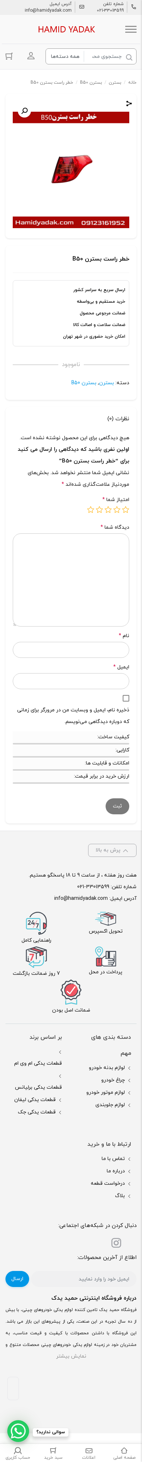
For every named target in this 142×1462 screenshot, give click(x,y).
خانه (132, 83)
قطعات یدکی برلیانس (38, 1087)
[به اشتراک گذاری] (129, 105)
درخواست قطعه (108, 1183)
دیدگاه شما (114, 527)
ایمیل (121, 667)
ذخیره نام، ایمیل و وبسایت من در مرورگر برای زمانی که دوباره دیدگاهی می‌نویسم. (73, 716)
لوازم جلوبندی (110, 1104)
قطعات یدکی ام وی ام (38, 1063)
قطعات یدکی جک (37, 1112)
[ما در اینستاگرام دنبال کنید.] (116, 1244)
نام (124, 635)
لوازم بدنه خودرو (107, 1067)
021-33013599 (110, 10)
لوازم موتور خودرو (105, 1092)
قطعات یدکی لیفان (35, 1099)
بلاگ (120, 1195)
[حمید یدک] (65, 29)
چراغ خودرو (113, 1080)
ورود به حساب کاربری (31, 56)
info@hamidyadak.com (48, 10)
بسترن (115, 83)
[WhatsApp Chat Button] (18, 1431)
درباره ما (116, 1171)
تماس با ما (113, 1158)
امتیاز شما (115, 499)
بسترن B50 (91, 83)
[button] (24, 111)
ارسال (17, 1278)
